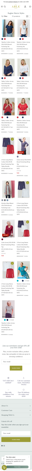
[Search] (6, 6)
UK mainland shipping (11, 1)
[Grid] (27, 16)
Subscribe (16, 368)
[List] (30, 16)
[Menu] (2, 6)
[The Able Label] (16, 6)
